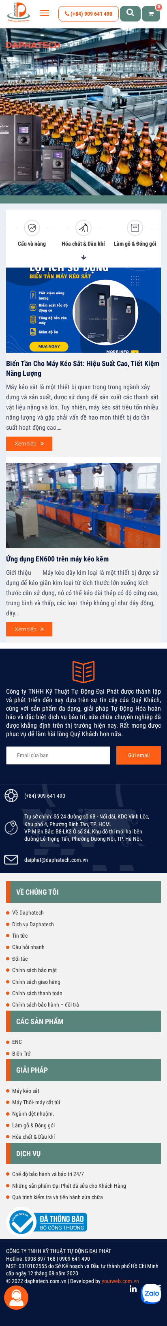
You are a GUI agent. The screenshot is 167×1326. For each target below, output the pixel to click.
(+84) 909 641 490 (90, 14)
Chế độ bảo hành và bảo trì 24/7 (48, 1174)
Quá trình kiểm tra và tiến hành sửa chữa (57, 1197)
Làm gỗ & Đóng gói (135, 243)
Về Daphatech (28, 912)
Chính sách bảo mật (34, 970)
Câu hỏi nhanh (28, 947)
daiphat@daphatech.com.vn (56, 860)
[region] (83, 111)
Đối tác (20, 958)
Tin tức (20, 935)
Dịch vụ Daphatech (33, 924)
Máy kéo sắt (25, 1091)
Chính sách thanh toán (37, 993)
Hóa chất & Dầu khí (83, 243)
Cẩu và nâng (32, 243)
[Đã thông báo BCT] (46, 1235)
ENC (17, 1042)
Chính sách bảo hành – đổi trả (45, 1004)
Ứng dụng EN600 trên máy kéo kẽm (57, 559)
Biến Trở (21, 1053)
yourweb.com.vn (120, 1281)
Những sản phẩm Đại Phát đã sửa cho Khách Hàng (69, 1185)
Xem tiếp (25, 443)
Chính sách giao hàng (36, 982)
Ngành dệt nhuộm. (33, 1113)
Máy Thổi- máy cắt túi (36, 1102)
